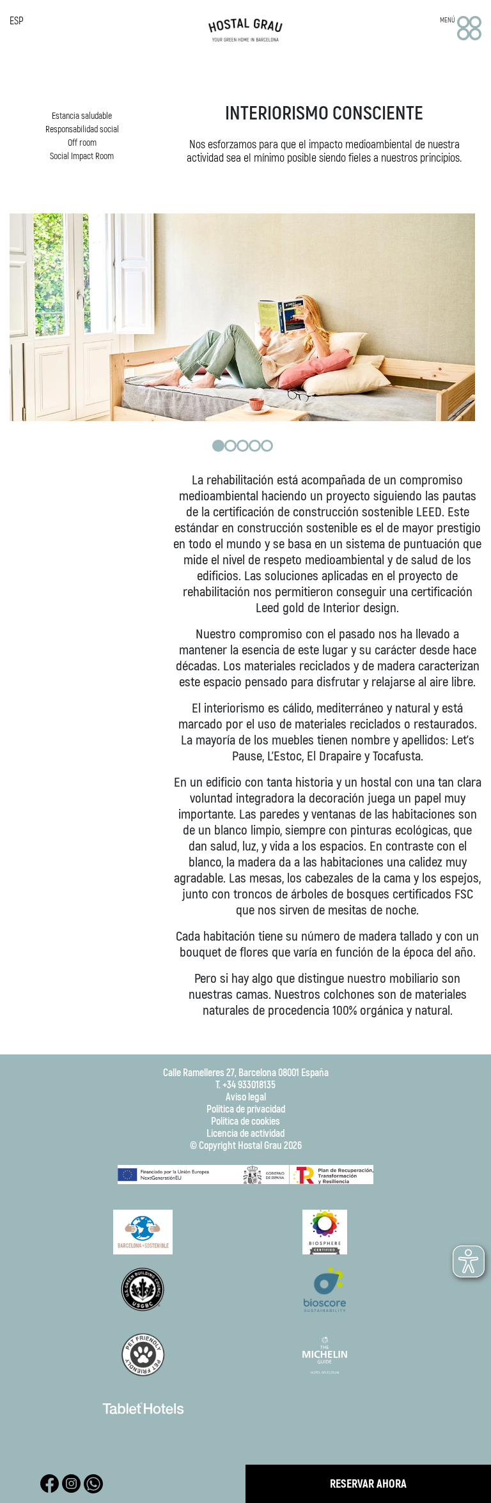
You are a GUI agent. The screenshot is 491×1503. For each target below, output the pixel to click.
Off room (82, 142)
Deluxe (111, 205)
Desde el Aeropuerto (111, 463)
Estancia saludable (82, 116)
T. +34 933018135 (245, 1085)
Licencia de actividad (245, 1134)
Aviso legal (246, 1097)
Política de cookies (245, 1122)
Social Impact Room (82, 156)
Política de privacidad (246, 1110)
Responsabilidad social (82, 129)
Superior (111, 190)
